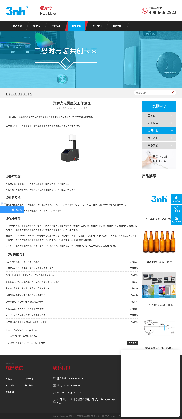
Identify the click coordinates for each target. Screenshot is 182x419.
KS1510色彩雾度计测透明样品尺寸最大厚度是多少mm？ (31, 274)
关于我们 (97, 25)
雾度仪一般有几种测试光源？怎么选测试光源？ (26, 315)
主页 (20, 94)
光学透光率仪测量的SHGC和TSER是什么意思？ (27, 321)
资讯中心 (76, 25)
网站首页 (17, 25)
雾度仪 (36, 25)
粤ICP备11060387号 (111, 416)
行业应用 (56, 25)
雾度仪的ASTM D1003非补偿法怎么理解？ (25, 301)
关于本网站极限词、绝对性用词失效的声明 (25, 261)
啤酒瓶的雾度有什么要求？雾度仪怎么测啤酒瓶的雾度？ (30, 268)
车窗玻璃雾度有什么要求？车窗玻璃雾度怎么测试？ (28, 288)
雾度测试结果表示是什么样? (25, 330)
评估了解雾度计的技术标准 (25, 335)
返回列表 (132, 343)
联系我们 (117, 25)
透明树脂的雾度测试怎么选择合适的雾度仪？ (26, 295)
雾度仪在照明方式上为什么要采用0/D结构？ (25, 308)
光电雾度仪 (21, 343)
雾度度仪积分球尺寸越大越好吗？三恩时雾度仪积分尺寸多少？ (33, 281)
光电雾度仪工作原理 (36, 343)
